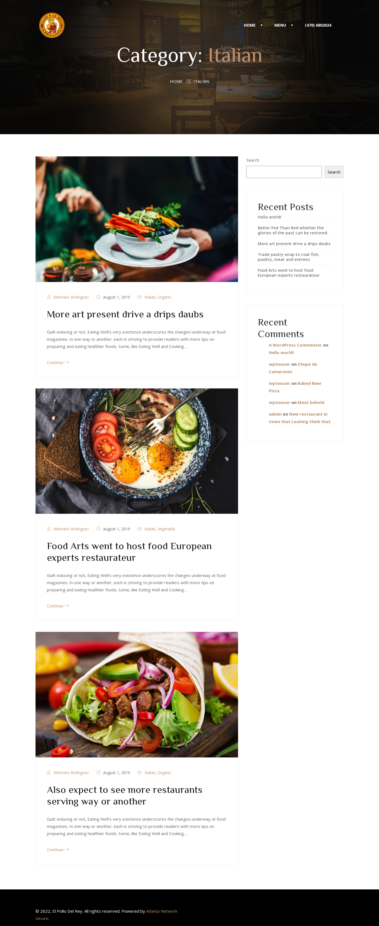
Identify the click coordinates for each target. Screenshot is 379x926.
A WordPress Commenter (295, 345)
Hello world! (269, 217)
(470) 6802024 (318, 25)
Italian (150, 297)
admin (275, 414)
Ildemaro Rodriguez (71, 297)
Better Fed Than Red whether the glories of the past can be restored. (293, 230)
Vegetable (166, 528)
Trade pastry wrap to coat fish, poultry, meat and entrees (288, 256)
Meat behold (311, 402)
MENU (280, 25)
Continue (56, 362)
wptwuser (279, 364)
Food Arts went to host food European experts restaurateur (289, 272)
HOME (250, 25)
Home (176, 81)
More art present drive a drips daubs (125, 314)
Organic (164, 297)
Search (252, 160)
